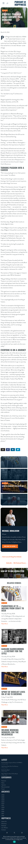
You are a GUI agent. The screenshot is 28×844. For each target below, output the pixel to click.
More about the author (9, 546)
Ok (14, 841)
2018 (2, 811)
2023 (2, 801)
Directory (3, 824)
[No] (26, 839)
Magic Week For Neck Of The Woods (9, 773)
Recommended (5, 787)
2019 (2, 809)
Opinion (3, 785)
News (2, 783)
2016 (2, 816)
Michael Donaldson (8, 23)
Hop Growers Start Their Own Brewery (9, 766)
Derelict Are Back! (5, 770)
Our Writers (4, 828)
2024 (2, 799)
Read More (4, 624)
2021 (2, 805)
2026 (2, 795)
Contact (3, 830)
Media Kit (4, 821)
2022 (2, 803)
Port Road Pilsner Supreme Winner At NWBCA (11, 762)
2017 (2, 814)
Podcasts (3, 826)
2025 (2, 797)
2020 (2, 807)
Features (5, 10)
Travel (2, 789)
